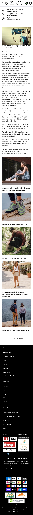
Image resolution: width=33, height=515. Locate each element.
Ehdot (5, 364)
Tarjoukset (6, 420)
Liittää (5, 402)
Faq (4, 390)
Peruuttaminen (7, 352)
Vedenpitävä (7, 424)
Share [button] (5, 51)
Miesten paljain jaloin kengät (12, 416)
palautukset (6, 372)
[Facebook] (16, 505)
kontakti (5, 386)
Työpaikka (6, 394)
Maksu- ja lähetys (8, 356)
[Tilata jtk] (28, 469)
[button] (6, 3)
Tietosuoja (6, 368)
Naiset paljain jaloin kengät (11, 412)
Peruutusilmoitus (10, 376)
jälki (4, 360)
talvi (4, 428)
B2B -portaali (7, 398)
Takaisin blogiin (17, 338)
